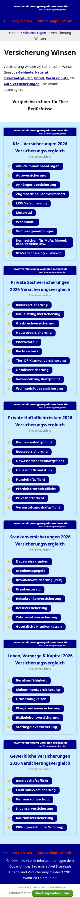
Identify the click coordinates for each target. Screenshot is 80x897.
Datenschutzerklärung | (50, 887)
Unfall (39, 78)
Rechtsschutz (57, 78)
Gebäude (25, 72)
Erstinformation (19, 893)
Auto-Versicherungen (22, 84)
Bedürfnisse (40, 109)
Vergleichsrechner (31, 102)
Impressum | (21, 887)
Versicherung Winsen (40, 52)
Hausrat (41, 72)
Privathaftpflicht (18, 78)
